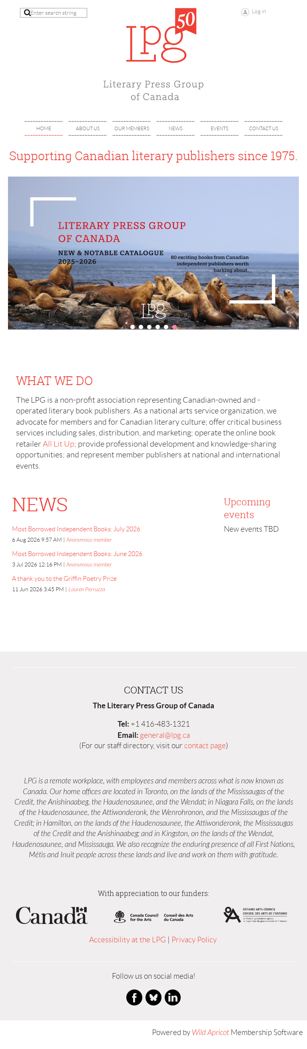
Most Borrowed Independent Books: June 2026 (77, 553)
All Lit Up (58, 443)
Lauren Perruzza (86, 589)
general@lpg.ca (165, 735)
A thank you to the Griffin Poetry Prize (64, 578)
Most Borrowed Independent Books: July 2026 (76, 529)
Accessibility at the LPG (127, 940)
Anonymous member (89, 539)
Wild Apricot (210, 1032)
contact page (205, 745)
